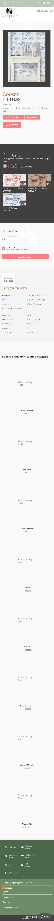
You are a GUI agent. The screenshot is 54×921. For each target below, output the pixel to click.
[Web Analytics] (7, 888)
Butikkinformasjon (10, 907)
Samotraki (27, 470)
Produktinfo (32, 117)
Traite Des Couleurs (27, 706)
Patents (27, 588)
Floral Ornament (27, 529)
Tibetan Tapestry (27, 411)
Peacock (27, 647)
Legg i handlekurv (25, 257)
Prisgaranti (12, 125)
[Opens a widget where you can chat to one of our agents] (44, 916)
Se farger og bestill (13, 117)
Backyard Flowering (27, 765)
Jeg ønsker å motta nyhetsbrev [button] (19, 882)
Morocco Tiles (27, 824)
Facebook (39, 3)
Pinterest (44, 3)
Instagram (48, 3)
